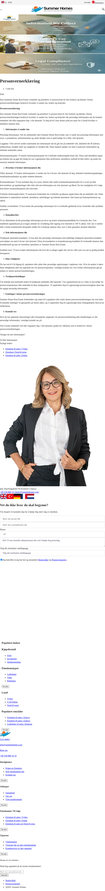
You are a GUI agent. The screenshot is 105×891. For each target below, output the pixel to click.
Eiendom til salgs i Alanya (18, 717)
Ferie (9, 655)
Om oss (8, 796)
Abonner (4, 875)
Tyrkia (10, 699)
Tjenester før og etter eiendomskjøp (20, 845)
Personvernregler (12, 884)
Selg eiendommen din (14, 771)
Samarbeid (10, 793)
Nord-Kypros (13, 705)
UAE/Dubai (12, 702)
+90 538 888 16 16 (8, 492)
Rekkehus (11, 681)
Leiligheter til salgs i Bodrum (19, 724)
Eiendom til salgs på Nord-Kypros (20, 824)
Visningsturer (11, 842)
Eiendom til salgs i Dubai (16, 355)
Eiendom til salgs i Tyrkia (16, 349)
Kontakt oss (10, 775)
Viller (9, 677)
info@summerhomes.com (28, 492)
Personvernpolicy (59, 560)
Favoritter (87, 2)
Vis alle (5, 686)
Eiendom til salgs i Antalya (18, 721)
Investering (12, 659)
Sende (6, 567)
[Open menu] (1, 9)
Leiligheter (11, 674)
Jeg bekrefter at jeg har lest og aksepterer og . (35, 560)
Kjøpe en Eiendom (13, 768)
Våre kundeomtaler (13, 799)
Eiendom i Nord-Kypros (16, 352)
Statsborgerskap (14, 662)
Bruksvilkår (43, 560)
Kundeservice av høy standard (18, 848)
